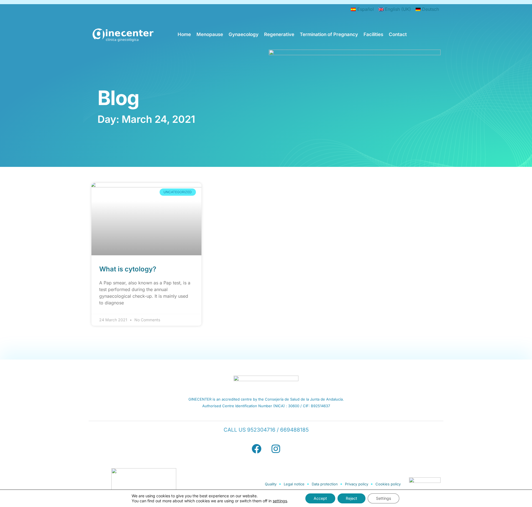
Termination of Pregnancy (329, 34)
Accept (320, 498)
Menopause (209, 34)
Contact (398, 34)
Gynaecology (244, 34)
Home (184, 34)
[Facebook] (256, 448)
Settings (383, 498)
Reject (351, 498)
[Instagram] (275, 448)
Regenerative (279, 34)
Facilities (373, 34)
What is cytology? (127, 269)
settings (280, 500)
